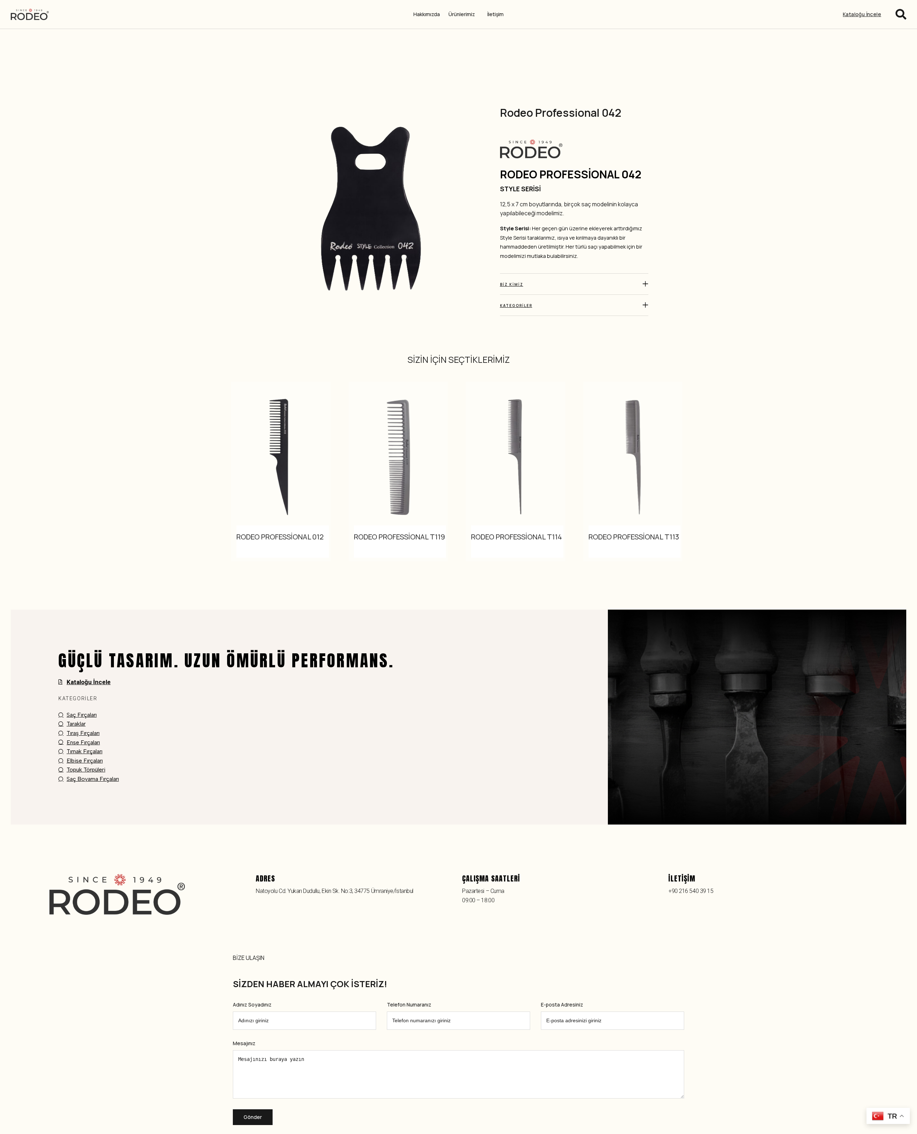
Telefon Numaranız (409, 1005)
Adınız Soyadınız (252, 1005)
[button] (574, 284)
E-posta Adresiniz (562, 1005)
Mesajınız (244, 1044)
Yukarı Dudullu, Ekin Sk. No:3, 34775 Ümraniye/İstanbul (350, 891)
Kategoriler (516, 305)
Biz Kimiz (511, 284)
